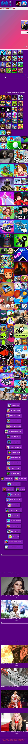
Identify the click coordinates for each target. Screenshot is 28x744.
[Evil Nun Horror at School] (3, 123)
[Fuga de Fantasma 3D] (18, 6)
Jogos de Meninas (15, 410)
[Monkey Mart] (3, 134)
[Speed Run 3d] (8, 123)
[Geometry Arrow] (8, 111)
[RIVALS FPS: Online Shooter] (20, 99)
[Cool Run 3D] (14, 117)
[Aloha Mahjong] (8, 55)
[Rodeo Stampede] (3, 66)
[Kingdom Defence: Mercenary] (14, 60)
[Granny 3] (20, 111)
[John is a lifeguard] (8, 60)
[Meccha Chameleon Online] (20, 72)
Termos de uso (21, 740)
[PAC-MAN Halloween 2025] (3, 111)
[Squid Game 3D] (20, 60)
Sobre (4, 740)
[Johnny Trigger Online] (3, 55)
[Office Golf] (20, 66)
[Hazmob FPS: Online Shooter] (3, 99)
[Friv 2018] (10, 2)
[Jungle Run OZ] (14, 105)
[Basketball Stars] (14, 99)
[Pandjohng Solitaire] (14, 55)
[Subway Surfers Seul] (14, 111)
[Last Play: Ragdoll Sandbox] (20, 117)
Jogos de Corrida (15, 436)
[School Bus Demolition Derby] (8, 66)
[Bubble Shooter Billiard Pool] (8, 105)
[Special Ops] (8, 129)
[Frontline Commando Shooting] (20, 105)
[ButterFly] (8, 117)
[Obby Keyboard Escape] (14, 66)
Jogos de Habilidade (15, 415)
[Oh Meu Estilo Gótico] (20, 55)
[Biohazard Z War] (3, 60)
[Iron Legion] (3, 72)
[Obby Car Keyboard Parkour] (14, 72)
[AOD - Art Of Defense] (3, 129)
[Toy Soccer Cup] (8, 72)
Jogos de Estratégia (15, 426)
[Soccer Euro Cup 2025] (14, 129)
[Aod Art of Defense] (8, 134)
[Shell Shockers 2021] (14, 123)
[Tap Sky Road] (24, 6)
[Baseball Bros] (3, 105)
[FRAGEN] (8, 99)
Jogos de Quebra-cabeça (15, 431)
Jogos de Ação (15, 405)
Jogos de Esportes (15, 421)
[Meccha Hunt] (3, 117)
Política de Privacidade (12, 740)
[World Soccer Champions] (20, 123)
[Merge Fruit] (20, 129)
